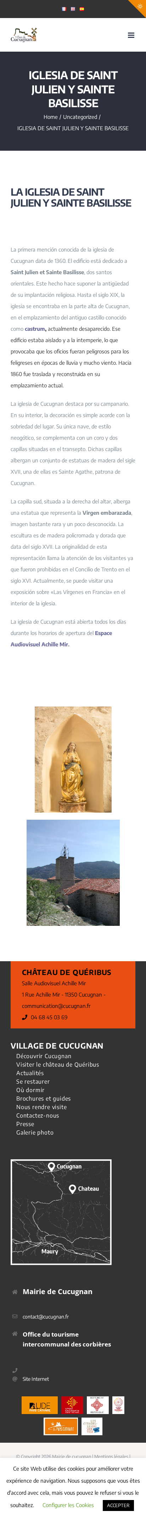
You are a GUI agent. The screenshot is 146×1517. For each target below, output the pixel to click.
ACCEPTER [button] (118, 1505)
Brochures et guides (43, 1098)
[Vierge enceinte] (73, 709)
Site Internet (36, 1379)
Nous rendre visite (41, 1107)
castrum (35, 328)
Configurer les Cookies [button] (68, 1505)
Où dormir (30, 1090)
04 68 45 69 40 (39, 1370)
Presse (25, 1123)
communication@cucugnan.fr (56, 1006)
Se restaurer (33, 1081)
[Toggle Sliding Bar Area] (137, 9)
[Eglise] (73, 822)
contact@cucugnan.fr (46, 1317)
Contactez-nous (37, 1115)
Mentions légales (111, 1456)
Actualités (30, 1073)
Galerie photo (35, 1132)
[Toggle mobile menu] (131, 35)
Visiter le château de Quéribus (57, 1064)
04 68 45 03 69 (49, 1017)
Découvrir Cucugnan (43, 1056)
